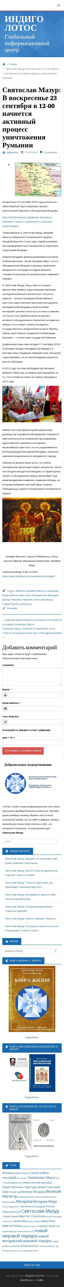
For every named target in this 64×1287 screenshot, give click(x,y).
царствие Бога (30, 1250)
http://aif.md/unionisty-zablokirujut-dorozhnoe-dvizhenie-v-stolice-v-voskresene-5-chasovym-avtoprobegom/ (27, 222)
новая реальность (25, 1231)
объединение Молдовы (44, 595)
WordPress (26, 1280)
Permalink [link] (12, 608)
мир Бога (48, 1221)
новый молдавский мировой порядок (27, 1238)
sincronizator (22, 1178)
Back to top (32, 1265)
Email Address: (11, 702)
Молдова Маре (45, 1201)
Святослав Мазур (43, 599)
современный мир (47, 1246)
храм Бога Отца (16, 1251)
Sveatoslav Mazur (42, 1177)
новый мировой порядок (25, 1233)
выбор (31, 1221)
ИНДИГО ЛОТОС (24, 23)
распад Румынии (11, 599)
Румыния (27, 599)
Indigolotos (11, 152)
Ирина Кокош (49, 1197)
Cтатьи (13, 64)
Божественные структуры (19, 1187)
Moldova (20, 590)
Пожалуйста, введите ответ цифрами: (26, 730)
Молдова (24, 1201)
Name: (7, 689)
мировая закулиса (30, 1226)
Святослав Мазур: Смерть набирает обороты (30, 918)
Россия (50, 1206)
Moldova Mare (21, 1173)
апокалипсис (7, 1221)
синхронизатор (29, 1246)
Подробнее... (32, 1037)
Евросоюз (38, 1197)
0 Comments (50, 152)
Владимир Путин (26, 1197)
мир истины (11, 1226)
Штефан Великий (53, 1216)
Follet (40, 1280)
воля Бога (21, 1221)
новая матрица (9, 1231)
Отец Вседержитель (11, 1206)
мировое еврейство (49, 1225)
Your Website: (10, 716)
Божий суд (14, 1191)
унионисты (26, 603)
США (18, 1211)
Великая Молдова (33, 1192)
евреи (38, 1221)
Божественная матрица (37, 1182)
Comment (8, 665)
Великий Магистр (36, 590)
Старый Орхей (10, 603)
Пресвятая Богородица (32, 1206)
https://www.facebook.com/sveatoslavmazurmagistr (28, 576)
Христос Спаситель (32, 1216)
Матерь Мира (9, 1202)
